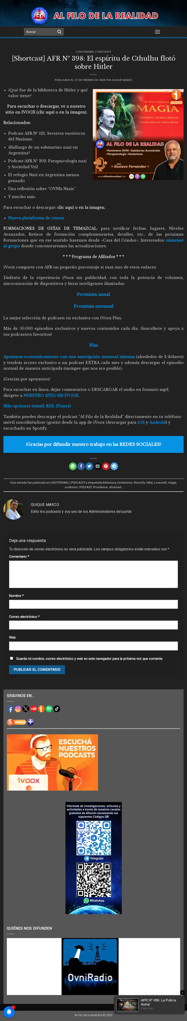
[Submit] (59, 32)
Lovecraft (160, 482)
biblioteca (109, 482)
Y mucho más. (22, 196)
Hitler (149, 482)
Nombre (16, 596)
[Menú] (157, 31)
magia (172, 482)
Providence (100, 487)
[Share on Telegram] (114, 466)
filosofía (139, 482)
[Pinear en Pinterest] (106, 466)
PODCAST (85, 487)
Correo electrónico (24, 617)
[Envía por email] (97, 466)
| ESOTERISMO (85, 51)
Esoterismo (124, 482)
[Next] (171, 966)
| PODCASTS (103, 51)
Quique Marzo (122, 80)
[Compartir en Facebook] (81, 466)
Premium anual (93, 294)
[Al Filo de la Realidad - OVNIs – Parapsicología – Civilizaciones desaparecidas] (93, 15)
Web (12, 637)
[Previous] (16, 966)
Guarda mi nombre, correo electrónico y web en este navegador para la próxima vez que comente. (89, 659)
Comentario (19, 557)
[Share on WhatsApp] (73, 466)
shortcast (115, 487)
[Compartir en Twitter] (89, 466)
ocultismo (71, 487)
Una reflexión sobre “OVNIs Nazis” (41, 188)
